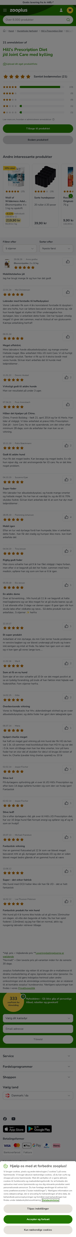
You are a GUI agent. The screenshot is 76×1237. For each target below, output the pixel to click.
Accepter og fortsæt (38, 1219)
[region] (38, 1199)
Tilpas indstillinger (38, 1208)
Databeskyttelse (50, 1200)
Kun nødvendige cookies (38, 1230)
